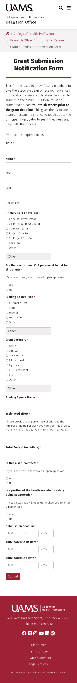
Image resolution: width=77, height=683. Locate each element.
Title (10, 143)
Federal (13, 312)
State (12, 307)
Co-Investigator (18, 228)
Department (13, 202)
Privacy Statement (38, 658)
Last (8, 187)
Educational (16, 360)
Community (16, 355)
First (8, 172)
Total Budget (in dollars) (23, 447)
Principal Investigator (22, 219)
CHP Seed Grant (18, 370)
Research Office (21, 22)
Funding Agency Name (21, 397)
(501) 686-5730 (43, 624)
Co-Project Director (21, 238)
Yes (11, 284)
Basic (12, 345)
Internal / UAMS (18, 303)
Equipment (15, 365)
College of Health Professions (25, 17)
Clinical (13, 350)
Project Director (19, 233)
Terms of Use (38, 651)
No (11, 289)
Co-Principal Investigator (24, 223)
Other (12, 247)
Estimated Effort (18, 413)
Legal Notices (38, 664)
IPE (11, 374)
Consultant (16, 243)
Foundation (16, 317)
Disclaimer (38, 645)
